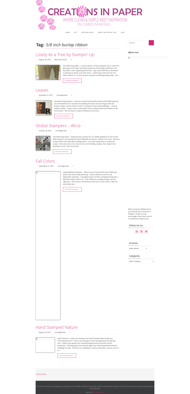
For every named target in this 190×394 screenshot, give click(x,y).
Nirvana (94, 392)
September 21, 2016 (46, 166)
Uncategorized (61, 95)
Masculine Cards (61, 60)
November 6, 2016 (45, 95)
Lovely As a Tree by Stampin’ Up (65, 54)
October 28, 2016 (45, 131)
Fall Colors (45, 161)
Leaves (42, 90)
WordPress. (101, 392)
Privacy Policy (41, 374)
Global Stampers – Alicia (58, 125)
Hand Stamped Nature (56, 327)
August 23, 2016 (45, 332)
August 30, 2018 (45, 60)
